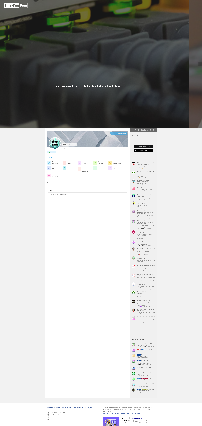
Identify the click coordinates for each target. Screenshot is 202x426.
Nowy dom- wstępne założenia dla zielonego (144, 355)
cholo (140, 263)
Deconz (138, 318)
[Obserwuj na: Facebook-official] (138, 130)
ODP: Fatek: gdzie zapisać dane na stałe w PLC (146, 248)
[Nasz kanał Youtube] (141, 130)
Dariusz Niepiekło (142, 271)
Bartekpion (141, 245)
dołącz (74, 407)
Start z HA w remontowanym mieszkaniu (145, 389)
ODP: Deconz (140, 187)
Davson (140, 381)
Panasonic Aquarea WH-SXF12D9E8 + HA (145, 384)
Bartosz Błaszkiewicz (143, 237)
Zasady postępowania (55, 416)
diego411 (141, 392)
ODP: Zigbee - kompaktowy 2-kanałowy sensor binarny (144, 180)
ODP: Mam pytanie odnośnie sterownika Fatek (143, 257)
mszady (140, 322)
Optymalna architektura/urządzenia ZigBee (145, 373)
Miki (140, 386)
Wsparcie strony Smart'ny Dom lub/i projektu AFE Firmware (121, 413)
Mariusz (140, 306)
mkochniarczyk (142, 218)
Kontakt (51, 418)
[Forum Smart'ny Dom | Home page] (16, 5)
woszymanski (142, 228)
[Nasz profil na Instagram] (147, 130)
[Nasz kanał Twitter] (150, 130)
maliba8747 (141, 370)
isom (140, 177)
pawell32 (141, 168)
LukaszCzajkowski (143, 346)
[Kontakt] (135, 130)
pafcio (140, 375)
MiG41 (140, 315)
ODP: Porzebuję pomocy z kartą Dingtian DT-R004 (144, 195)
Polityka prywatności (54, 414)
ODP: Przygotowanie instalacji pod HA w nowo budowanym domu (145, 163)
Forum (114, 133)
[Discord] (144, 130)
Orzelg (140, 208)
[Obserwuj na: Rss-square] (153, 130)
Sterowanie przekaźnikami (143, 241)
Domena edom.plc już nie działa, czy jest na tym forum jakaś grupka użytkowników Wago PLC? (145, 361)
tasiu (140, 357)
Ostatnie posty (122, 133)
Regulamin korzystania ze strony (57, 412)
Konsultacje (52, 420)
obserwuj (65, 407)
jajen (140, 199)
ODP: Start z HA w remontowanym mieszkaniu (145, 275)
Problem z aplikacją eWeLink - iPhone (145, 378)
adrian (140, 254)
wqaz (140, 184)
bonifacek (141, 192)
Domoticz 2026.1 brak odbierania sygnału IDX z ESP (144, 368)
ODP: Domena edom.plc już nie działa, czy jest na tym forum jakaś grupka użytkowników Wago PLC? (145, 212)
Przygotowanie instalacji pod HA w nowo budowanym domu (145, 344)
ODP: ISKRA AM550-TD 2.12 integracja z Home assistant (146, 231)
